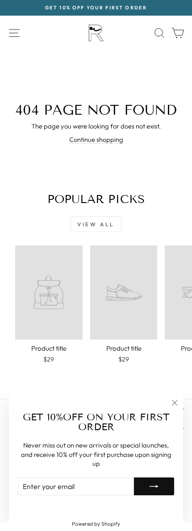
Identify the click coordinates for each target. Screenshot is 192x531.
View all (96, 224)
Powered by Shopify (96, 523)
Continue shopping (96, 139)
